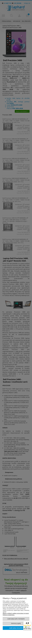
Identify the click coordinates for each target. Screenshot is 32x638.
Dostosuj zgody (16, 623)
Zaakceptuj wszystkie (16, 628)
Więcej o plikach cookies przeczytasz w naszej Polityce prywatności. (16, 614)
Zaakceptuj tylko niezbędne (16, 619)
